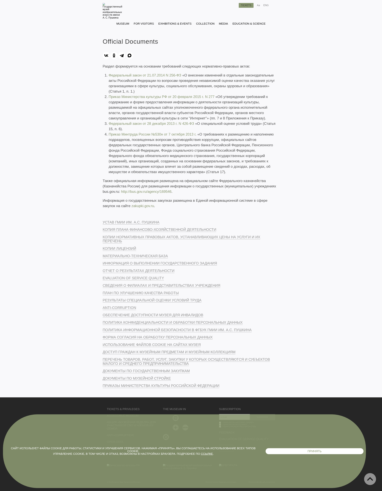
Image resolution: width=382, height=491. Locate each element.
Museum (122, 23)
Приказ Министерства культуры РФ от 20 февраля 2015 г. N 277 (161, 97)
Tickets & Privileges (123, 409)
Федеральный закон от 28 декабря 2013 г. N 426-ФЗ (151, 124)
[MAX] (129, 55)
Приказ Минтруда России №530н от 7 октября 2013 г (152, 134)
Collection (205, 23)
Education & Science (249, 23)
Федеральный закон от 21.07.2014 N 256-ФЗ (145, 75)
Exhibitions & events (175, 23)
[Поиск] (234, 5)
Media (223, 23)
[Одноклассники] (114, 55)
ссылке (207, 453)
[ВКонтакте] (106, 55)
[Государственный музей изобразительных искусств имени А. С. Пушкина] (112, 17)
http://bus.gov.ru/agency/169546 (146, 192)
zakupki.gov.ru (142, 206)
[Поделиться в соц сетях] (275, 5)
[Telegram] (121, 55)
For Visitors (144, 23)
